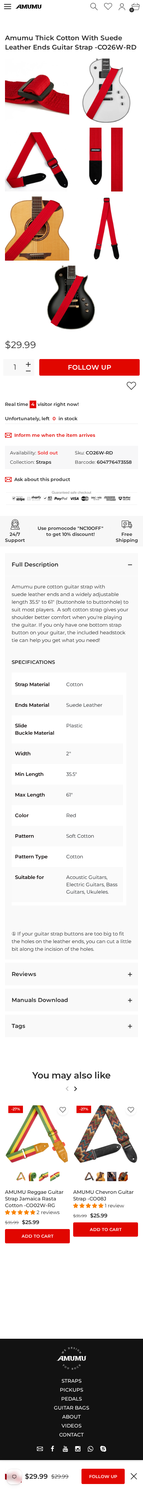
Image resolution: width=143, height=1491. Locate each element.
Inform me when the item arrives (54, 435)
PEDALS (71, 1399)
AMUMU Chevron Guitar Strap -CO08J (103, 1195)
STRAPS (71, 1381)
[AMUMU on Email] (40, 1449)
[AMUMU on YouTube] (65, 1449)
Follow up (89, 367)
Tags (18, 1026)
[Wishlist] (108, 6)
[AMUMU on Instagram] (78, 1449)
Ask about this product (42, 479)
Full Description (35, 564)
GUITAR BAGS (71, 1408)
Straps (43, 462)
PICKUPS (71, 1390)
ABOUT (71, 1417)
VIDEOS (71, 1426)
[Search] (94, 6)
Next (75, 1088)
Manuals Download (40, 1000)
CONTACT (71, 1434)
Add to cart (38, 1236)
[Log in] (122, 6)
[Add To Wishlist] (131, 385)
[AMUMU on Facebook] (52, 1449)
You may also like (71, 1075)
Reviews (24, 974)
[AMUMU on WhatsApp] (90, 1449)
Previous (67, 1088)
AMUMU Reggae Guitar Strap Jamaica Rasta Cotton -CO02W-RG (34, 1198)
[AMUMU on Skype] (103, 1449)
